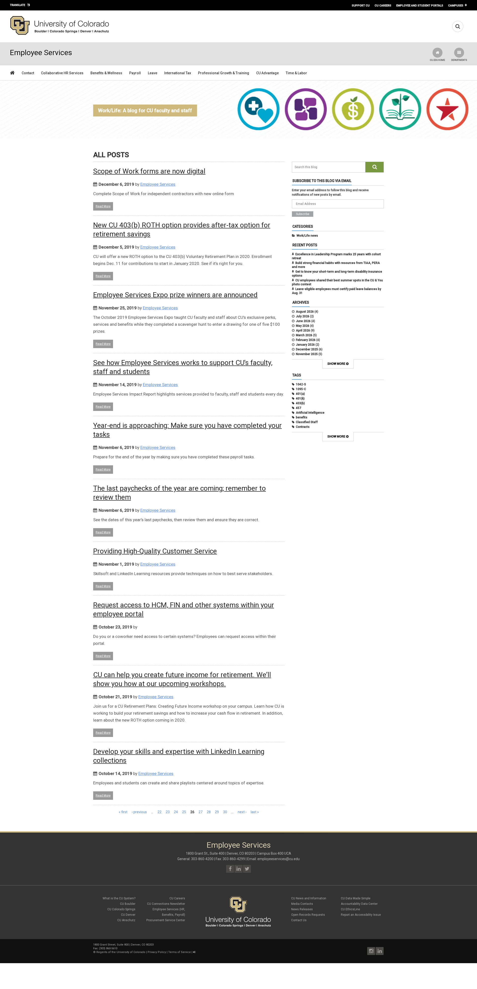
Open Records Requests (308, 914)
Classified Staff (307, 422)
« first (123, 812)
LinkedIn (380, 951)
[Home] (59, 34)
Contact (28, 73)
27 (200, 812)
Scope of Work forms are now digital (149, 171)
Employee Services (157, 184)
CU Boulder (127, 904)
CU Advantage (267, 73)
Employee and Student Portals (419, 5)
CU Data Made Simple (355, 898)
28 (209, 812)
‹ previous (139, 812)
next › (242, 812)
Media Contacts (302, 904)
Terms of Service (179, 952)
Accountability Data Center (359, 904)
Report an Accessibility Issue (361, 914)
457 (298, 408)
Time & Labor (296, 73)
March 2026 (304, 335)
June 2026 (303, 321)
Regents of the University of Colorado (120, 952)
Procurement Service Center (165, 920)
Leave (152, 73)
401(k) (300, 398)
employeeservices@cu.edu (278, 859)
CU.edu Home (437, 60)
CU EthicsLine (350, 909)
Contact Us (299, 920)
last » (255, 812)
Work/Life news (307, 235)
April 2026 (303, 330)
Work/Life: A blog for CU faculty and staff (145, 110)
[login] (194, 952)
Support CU (361, 5)
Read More (103, 206)
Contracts (303, 427)
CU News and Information (308, 898)
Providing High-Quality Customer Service (155, 551)
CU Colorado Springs (121, 909)
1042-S (301, 384)
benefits (301, 417)
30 (225, 812)
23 (168, 812)
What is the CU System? (119, 898)
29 (217, 812)
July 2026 (302, 316)
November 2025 (307, 354)
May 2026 (302, 326)
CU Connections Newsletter (166, 904)
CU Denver (128, 914)
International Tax (177, 73)
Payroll (135, 73)
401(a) (300, 394)
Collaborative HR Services (62, 73)
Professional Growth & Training (223, 73)
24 (176, 812)
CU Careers (383, 5)
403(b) (300, 403)
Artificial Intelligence (310, 412)
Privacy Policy (157, 952)
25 (184, 812)
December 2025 (307, 349)
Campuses (455, 5)
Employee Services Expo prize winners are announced (175, 295)
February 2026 (306, 340)
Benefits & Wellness (106, 73)
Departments (459, 60)
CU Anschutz (126, 920)
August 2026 (305, 311)
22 (159, 812)
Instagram (371, 951)
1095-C (301, 389)
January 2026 (305, 344)
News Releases (302, 909)
